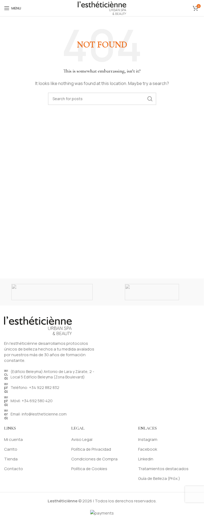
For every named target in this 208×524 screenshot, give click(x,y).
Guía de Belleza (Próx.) (159, 478)
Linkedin (145, 459)
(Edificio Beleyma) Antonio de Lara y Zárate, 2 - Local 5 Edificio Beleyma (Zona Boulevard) (52, 374)
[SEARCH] (150, 99)
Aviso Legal (81, 439)
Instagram (147, 439)
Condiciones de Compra (94, 459)
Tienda (11, 459)
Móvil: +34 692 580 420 (32, 400)
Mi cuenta (13, 439)
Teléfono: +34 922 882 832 (35, 387)
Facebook (147, 449)
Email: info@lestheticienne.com (39, 414)
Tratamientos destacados (163, 468)
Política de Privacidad (91, 449)
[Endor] (152, 292)
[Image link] (38, 325)
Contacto (13, 468)
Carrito (10, 449)
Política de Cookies (89, 468)
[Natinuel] (52, 292)
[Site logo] (102, 8)
